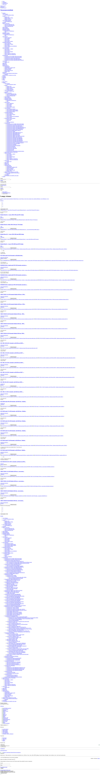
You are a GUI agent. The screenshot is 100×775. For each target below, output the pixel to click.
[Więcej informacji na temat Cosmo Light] (5, 718)
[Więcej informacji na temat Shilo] (3, 716)
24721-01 (2, 463)
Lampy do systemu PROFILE (14, 620)
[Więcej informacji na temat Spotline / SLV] (5, 717)
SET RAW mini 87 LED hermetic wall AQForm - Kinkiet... (13, 440)
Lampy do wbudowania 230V (10, 25)
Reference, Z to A (46, 198)
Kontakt (3, 176)
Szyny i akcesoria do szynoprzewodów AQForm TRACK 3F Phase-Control (19, 562)
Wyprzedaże (4, 72)
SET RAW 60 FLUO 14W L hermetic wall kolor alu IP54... (13, 461)
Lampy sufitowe (7, 38)
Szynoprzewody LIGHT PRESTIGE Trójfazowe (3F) (16, 668)
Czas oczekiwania (5, 732)
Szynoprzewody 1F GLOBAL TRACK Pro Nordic (13, 57)
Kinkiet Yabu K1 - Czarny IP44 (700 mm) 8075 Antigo (12, 214)
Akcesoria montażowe (8, 556)
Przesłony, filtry (7, 71)
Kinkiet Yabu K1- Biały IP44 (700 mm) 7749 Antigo (11, 224)
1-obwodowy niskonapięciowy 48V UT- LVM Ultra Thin (16, 627)
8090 (1, 236)
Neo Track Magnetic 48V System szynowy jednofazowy (16, 651)
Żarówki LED (4, 64)
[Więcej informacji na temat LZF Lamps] (4, 721)
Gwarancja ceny (5, 3)
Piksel (99, 758)
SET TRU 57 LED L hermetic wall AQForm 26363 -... (12, 391)
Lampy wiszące (7, 40)
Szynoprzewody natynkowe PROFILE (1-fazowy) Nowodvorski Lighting (21, 618)
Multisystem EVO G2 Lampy (11, 581)
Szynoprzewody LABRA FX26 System (13, 135)
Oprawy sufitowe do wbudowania (10, 54)
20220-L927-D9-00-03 (4, 296)
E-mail (1, 763)
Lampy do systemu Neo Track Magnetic (15, 653)
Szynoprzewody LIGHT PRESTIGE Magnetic (14, 670)
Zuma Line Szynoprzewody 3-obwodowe (13, 662)
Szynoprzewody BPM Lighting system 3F (14, 130)
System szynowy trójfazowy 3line (12, 633)
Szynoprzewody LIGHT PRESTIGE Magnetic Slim (15, 669)
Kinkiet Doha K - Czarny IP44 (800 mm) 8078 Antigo (11, 244)
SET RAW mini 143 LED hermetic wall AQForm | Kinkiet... (13, 421)
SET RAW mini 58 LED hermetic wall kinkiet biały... (11, 255)
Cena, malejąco (34, 198)
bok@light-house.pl (3, 750)
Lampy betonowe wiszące (11, 108)
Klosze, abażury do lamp (9, 70)
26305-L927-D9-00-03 (4, 413)
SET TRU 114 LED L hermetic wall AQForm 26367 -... (12, 372)
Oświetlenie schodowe (6, 33)
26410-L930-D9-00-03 (4, 502)
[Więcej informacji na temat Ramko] (4, 715)
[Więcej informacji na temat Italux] (3, 722)
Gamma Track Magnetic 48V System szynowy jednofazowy (17, 645)
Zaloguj (2, 768)
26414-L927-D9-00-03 (4, 483)
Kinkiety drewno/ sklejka (9, 17)
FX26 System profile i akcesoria (12, 588)
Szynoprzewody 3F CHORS (11, 575)
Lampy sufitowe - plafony (9, 44)
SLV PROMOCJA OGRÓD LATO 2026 (11, 175)
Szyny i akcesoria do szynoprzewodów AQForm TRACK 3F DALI (18, 563)
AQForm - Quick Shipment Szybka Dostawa (9, 73)
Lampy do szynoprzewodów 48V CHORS (16, 578)
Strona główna (4, 81)
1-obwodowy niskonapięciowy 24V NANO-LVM (15, 629)
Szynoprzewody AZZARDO (11, 144)
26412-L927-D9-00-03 (4, 492)
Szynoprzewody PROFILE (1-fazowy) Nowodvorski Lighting (17, 616)
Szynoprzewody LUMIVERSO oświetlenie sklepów (15, 151)
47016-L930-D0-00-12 (4, 267)
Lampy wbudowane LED (9, 26)
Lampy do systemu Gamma (13, 647)
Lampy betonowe (7, 107)
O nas (3, 1)
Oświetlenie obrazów (5, 29)
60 (1, 200)
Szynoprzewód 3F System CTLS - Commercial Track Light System (18, 621)
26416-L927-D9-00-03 (4, 473)
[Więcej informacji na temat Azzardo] (4, 710)
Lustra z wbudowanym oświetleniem (13, 116)
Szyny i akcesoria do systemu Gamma (15, 646)
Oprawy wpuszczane (5, 23)
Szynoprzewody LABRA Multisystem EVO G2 (15, 132)
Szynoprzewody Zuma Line (11, 147)
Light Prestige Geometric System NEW (11, 152)
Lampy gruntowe (7, 50)
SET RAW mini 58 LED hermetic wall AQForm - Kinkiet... (13, 450)
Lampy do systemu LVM (13, 625)
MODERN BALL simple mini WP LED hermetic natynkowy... (13, 265)
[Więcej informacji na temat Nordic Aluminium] (6, 723)
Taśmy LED (4, 62)
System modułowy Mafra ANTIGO (12, 611)
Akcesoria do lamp (5, 65)
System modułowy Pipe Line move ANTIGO (14, 612)
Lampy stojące (7, 39)
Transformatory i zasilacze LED (10, 67)
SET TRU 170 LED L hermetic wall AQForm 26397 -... (12, 352)
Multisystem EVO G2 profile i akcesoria (13, 580)
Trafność (14, 198)
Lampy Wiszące (5, 14)
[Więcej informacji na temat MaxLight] (4, 714)
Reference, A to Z (40, 198)
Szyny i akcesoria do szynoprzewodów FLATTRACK (16, 572)
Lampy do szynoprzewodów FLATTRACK (14, 571)
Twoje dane (4, 738)
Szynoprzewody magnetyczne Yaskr (13, 673)
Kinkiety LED (7, 16)
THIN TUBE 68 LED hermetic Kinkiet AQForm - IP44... (12, 323)
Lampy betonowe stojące (11, 111)
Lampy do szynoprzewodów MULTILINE (14, 595)
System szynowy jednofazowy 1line (13, 636)
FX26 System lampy (10, 589)
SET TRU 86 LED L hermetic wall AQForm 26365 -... (12, 382)
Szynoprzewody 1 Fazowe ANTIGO (13, 608)
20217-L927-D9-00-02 (4, 325)
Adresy (3, 739)
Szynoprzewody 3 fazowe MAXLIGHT (13, 659)
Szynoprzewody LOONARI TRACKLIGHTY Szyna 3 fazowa (17, 141)
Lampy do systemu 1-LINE (13, 638)
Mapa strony (4, 4)
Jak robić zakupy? (5, 729)
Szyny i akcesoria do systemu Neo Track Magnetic (17, 652)
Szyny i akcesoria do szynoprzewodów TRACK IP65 (18, 649)
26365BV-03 (2, 384)
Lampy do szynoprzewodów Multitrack (13, 565)
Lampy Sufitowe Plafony (6, 20)
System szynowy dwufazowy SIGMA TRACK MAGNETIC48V (17, 654)
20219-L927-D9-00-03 (4, 306)
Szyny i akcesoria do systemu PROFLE (15, 619)
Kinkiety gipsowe (7, 18)
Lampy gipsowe (5, 36)
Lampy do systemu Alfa (13, 642)
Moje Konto (4, 737)
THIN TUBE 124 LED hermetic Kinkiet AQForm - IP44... (12, 304)
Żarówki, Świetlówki (8, 68)
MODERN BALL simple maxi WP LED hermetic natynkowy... (13, 284)
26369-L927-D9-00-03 (4, 364)
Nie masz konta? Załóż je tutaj (5, 770)
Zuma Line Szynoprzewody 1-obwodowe (13, 661)
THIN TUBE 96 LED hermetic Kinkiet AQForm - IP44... (12, 313)
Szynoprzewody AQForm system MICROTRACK (15, 128)
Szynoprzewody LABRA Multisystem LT (14, 133)
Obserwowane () (3, 5)
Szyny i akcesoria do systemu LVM (14, 626)
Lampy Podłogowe (5, 28)
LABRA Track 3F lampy (11, 593)
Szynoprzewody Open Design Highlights (13, 145)
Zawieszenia (9, 120)
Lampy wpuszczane (8, 43)
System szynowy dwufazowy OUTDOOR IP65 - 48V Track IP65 (18, 648)
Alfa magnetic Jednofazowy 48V (12, 640)
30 (0, 200)
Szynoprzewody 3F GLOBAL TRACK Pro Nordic (13, 56)
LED (5, 31)
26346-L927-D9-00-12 (4, 452)
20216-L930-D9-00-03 (4, 335)
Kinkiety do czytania (8, 19)
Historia (3, 740)
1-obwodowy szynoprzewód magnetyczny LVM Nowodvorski (17, 624)
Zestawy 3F (9, 666)
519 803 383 (2, 748)
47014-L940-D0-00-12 (4, 286)
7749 (1, 226)
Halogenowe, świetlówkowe (9, 34)
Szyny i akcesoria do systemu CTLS (15, 623)
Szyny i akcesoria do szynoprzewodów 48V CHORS (17, 577)
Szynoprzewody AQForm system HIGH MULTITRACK (14, 60)
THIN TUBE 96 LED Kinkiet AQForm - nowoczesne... (12, 490)
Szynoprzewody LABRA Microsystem (13, 134)
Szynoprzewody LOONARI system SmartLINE (15, 139)
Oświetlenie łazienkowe (6, 42)
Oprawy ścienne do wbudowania (10, 53)
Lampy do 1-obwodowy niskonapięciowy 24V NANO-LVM (19, 630)
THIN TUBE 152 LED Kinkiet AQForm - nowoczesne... (12, 471)
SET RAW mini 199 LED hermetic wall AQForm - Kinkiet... (13, 401)
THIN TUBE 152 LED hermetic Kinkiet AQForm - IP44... (12, 294)
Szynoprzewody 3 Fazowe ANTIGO (13, 607)
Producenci (2, 706)
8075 (1, 216)
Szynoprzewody (5, 55)
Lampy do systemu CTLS (13, 622)
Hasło (1, 765)
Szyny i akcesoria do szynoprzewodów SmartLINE (15, 601)
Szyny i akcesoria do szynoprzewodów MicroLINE (15, 603)
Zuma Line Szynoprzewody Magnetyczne (14, 664)
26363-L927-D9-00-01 (4, 393)
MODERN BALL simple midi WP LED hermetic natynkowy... (13, 275)
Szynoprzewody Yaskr (10, 149)
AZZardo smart (7, 66)
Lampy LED (4, 61)
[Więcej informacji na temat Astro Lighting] (5, 709)
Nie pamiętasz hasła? (3, 767)
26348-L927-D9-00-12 (4, 442)
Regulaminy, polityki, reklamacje (7, 733)
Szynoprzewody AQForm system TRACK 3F (12, 58)
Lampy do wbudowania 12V (9, 24)
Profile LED (4, 63)
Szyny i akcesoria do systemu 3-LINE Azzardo (16, 634)
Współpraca (4, 2)
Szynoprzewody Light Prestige (12, 148)
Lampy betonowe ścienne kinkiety (12, 109)
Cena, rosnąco (29, 198)
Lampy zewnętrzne (5, 47)
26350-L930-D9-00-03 (4, 432)
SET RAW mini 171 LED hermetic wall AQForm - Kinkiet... (13, 411)
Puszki (8, 121)
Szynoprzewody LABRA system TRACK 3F (14, 137)
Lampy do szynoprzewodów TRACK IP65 (16, 650)
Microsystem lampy (10, 586)
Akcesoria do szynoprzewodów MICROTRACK (15, 569)
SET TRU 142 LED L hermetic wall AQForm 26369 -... (12, 362)
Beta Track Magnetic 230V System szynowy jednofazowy (16, 643)
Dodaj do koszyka (13, 218)
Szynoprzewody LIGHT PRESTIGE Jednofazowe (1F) (16, 667)
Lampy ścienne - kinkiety (9, 41)
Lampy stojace (7, 49)
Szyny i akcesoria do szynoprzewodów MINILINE (15, 598)
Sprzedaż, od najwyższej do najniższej (6, 198)
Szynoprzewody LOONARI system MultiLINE (12, 594)
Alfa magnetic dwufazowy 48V (12, 639)
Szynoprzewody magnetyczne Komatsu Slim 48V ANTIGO (17, 610)
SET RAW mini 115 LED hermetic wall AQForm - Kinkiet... (13, 430)
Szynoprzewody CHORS (11, 131)
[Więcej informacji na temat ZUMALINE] (5, 720)
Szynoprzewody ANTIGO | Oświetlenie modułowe (15, 142)
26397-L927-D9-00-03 (4, 354)
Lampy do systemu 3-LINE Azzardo (15, 635)
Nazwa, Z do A (24, 198)
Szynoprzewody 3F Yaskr (11, 672)
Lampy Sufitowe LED (8, 21)
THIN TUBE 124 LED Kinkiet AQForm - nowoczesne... (12, 481)
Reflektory (4, 22)
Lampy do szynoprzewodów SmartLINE (13, 600)
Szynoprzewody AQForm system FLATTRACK (15, 129)
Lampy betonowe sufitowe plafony (12, 110)
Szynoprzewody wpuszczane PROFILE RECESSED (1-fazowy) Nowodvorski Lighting (23, 617)
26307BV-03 (2, 403)
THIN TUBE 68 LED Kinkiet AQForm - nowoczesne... (12, 500)
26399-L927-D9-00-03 (4, 345)
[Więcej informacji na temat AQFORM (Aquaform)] (6, 708)
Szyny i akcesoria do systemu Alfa (14, 641)
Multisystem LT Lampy (10, 583)
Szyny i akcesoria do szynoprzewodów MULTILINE (15, 596)
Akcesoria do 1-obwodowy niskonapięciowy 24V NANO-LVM (19, 631)
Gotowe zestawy (9, 655)
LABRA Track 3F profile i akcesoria (13, 592)
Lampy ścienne (7, 45)
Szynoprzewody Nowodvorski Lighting (13, 143)
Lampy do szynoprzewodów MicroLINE (13, 604)
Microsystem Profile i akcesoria (12, 585)
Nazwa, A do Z (19, 198)
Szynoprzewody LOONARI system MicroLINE (15, 140)
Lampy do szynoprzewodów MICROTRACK (14, 568)
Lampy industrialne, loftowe (11, 84)
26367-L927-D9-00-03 (4, 374)
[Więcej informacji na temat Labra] (3, 713)
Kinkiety (6, 85)
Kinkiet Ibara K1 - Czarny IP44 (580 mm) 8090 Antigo (12, 234)
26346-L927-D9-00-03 (4, 257)
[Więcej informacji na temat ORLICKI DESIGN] (6, 719)
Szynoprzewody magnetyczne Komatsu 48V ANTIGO (16, 609)
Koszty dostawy (5, 730)
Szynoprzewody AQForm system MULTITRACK (13, 59)
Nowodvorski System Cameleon (10, 118)
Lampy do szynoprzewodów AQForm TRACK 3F (15, 561)
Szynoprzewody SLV (10, 150)
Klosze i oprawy (9, 119)
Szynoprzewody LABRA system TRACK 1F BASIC (15, 136)
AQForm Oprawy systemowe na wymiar (9, 75)
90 (2, 200)
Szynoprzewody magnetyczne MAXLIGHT (14, 658)
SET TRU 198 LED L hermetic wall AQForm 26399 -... (12, 343)
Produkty (4, 82)
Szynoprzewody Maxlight (11, 146)
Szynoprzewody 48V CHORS (12, 576)
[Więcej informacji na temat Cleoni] (4, 712)
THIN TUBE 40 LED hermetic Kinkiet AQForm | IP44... (12, 333)
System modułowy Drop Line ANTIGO (13, 614)
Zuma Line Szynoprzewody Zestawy (13, 663)
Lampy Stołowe (5, 27)
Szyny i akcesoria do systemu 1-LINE (15, 637)
